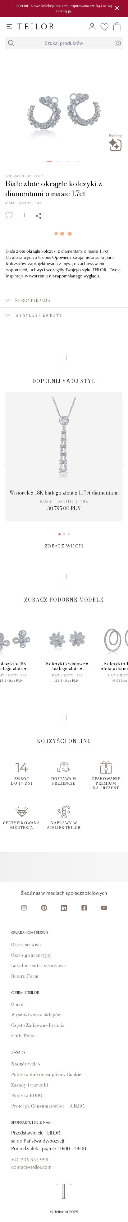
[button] (64, 300)
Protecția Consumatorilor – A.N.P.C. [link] (48, 1106)
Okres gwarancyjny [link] (31, 955)
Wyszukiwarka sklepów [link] (36, 1014)
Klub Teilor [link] (23, 1035)
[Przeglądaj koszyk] (117, 26)
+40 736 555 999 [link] (29, 1159)
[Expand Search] (11, 43)
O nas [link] (17, 1004)
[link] (35, 26)
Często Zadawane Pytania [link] (38, 1025)
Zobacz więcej (64, 546)
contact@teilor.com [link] (31, 1167)
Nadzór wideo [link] (25, 1064)
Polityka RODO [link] (26, 1095)
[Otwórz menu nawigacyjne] (9, 26)
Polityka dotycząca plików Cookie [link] (46, 1074)
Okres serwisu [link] (26, 944)
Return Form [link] (25, 976)
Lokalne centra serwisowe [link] (38, 965)
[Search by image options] (117, 43)
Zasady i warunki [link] (29, 1085)
